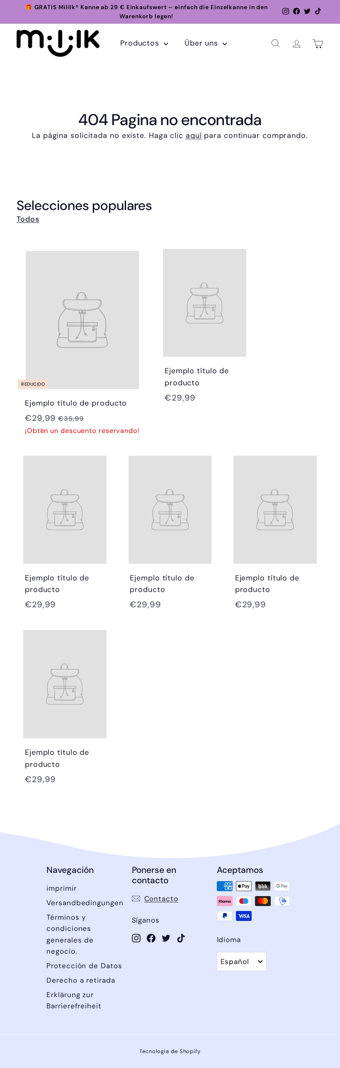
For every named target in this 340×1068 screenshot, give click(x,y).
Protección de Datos (84, 965)
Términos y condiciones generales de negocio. (70, 934)
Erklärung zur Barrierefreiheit (73, 1000)
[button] (275, 43)
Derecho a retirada (80, 980)
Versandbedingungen (84, 902)
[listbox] (242, 961)
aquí (194, 135)
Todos (28, 219)
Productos (141, 43)
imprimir (61, 888)
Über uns (203, 43)
